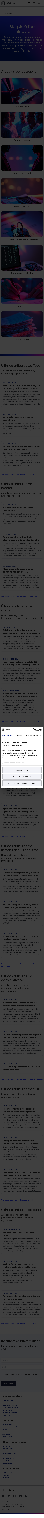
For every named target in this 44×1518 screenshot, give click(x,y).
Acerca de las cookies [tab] (34, 735)
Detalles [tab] (19, 735)
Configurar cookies (20, 777)
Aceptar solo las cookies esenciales (22, 783)
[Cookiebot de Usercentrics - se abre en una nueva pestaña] (33, 729)
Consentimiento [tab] (7, 735)
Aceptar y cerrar (22, 770)
